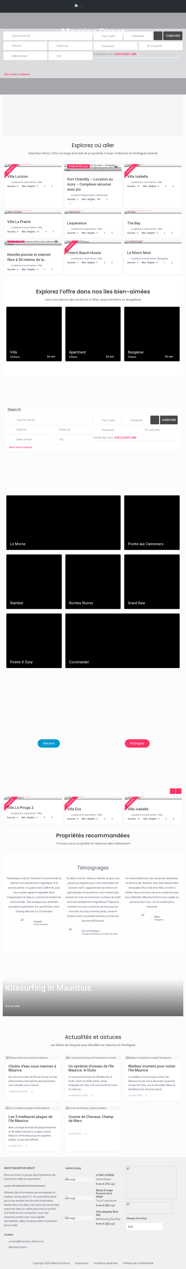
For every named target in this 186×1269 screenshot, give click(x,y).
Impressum (81, 1263)
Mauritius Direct (18, 1247)
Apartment (102, 195)
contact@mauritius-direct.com (26, 1241)
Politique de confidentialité (138, 1263)
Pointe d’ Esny (21, 662)
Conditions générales (106, 1263)
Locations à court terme (23, 182)
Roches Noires (81, 603)
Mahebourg (102, 1219)
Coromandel (79, 662)
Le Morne (17, 544)
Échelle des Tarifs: (104, 54)
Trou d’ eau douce (106, 1200)
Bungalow (163, 258)
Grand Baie (136, 603)
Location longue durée (82, 195)
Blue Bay (115, 1219)
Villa (40, 182)
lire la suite (12, 1006)
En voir (51, 356)
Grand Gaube (103, 1179)
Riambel (16, 603)
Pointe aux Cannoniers (145, 544)
